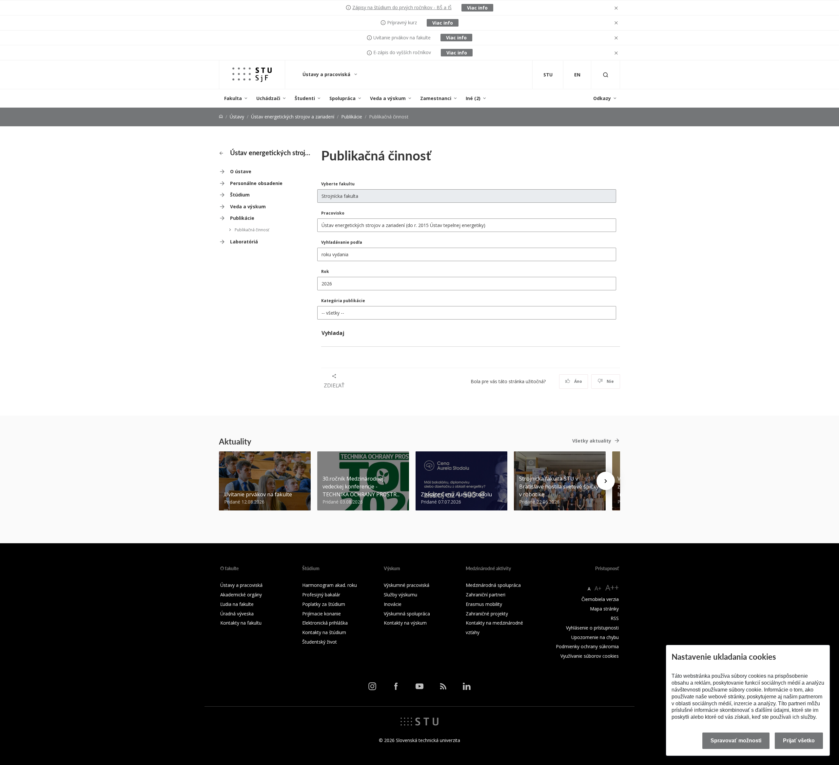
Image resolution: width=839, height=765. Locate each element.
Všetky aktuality (591, 441)
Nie (610, 381)
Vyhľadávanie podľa (341, 242)
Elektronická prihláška (325, 623)
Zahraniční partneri (485, 594)
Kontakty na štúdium (324, 632)
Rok (325, 271)
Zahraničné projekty (487, 613)
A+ (598, 588)
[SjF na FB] (395, 686)
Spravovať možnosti (736, 740)
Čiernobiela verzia (600, 599)
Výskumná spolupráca (407, 613)
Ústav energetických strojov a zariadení (292, 117)
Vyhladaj (333, 333)
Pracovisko (332, 213)
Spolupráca (342, 98)
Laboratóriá (244, 241)
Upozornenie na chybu (595, 637)
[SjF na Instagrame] (372, 686)
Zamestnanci (435, 98)
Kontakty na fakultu (241, 623)
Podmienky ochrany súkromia (587, 646)
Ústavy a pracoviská (327, 74)
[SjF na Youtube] (419, 686)
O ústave (240, 171)
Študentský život (319, 642)
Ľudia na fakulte (237, 604)
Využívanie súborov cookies (589, 656)
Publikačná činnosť (252, 230)
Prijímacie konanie (321, 613)
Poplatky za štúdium (323, 604)
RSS (615, 618)
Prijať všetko (799, 740)
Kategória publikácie (343, 300)
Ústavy (237, 117)
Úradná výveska (237, 613)
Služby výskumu (400, 594)
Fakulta (233, 98)
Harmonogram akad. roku (329, 585)
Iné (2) (473, 98)
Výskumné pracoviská (406, 585)
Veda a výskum (388, 98)
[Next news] (605, 481)
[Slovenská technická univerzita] (419, 721)
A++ (612, 587)
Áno (577, 381)
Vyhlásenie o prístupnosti (592, 628)
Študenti (305, 98)
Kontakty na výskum (405, 623)
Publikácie (351, 117)
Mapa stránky (604, 609)
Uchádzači (268, 98)
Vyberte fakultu (338, 184)
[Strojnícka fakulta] (252, 74)
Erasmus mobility (484, 604)
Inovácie (392, 604)
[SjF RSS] (443, 686)
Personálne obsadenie (256, 183)
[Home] (221, 117)
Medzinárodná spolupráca (493, 585)
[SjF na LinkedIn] (466, 686)
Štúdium (240, 195)
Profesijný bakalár (321, 594)
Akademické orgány (241, 594)
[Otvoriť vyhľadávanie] (605, 74)
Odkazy (602, 98)
